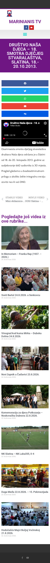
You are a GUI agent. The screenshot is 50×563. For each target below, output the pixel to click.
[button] (25, 34)
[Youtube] (31, 27)
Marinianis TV (25, 21)
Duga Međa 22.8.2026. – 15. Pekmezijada (24, 491)
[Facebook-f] (26, 27)
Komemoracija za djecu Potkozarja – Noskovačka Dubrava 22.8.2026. (21, 414)
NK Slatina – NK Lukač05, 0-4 (17, 453)
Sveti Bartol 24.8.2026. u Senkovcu (20, 295)
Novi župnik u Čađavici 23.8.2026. (20, 374)
